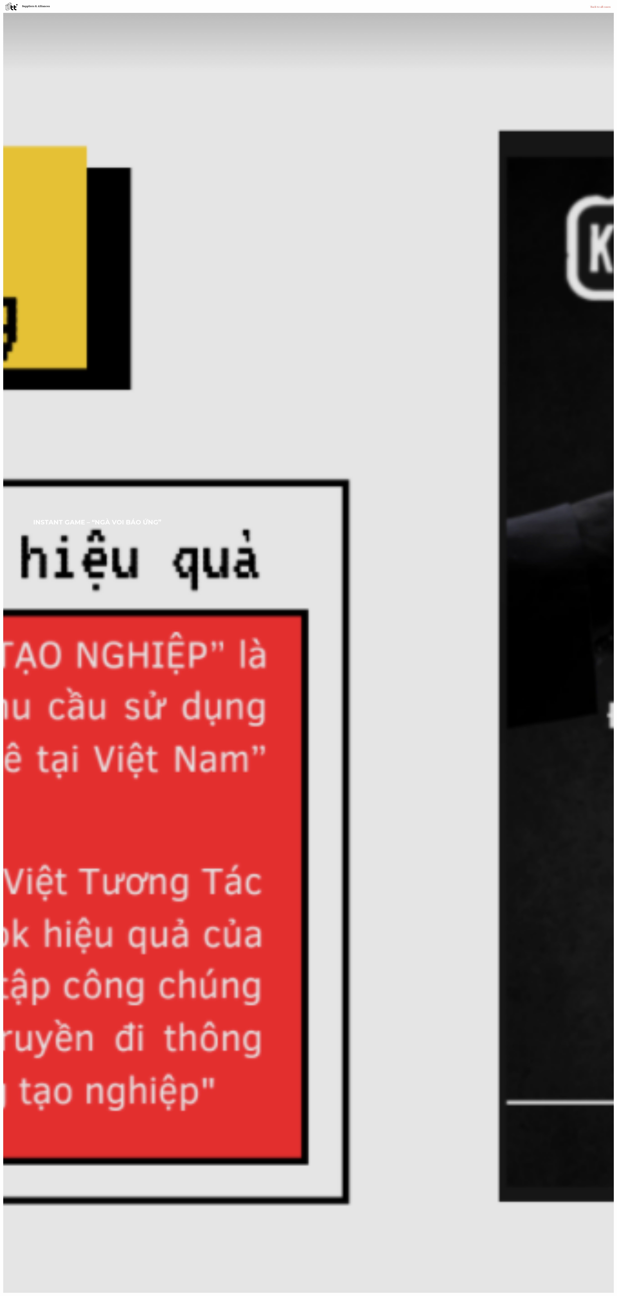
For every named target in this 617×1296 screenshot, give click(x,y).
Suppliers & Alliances (36, 6)
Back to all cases (600, 6)
